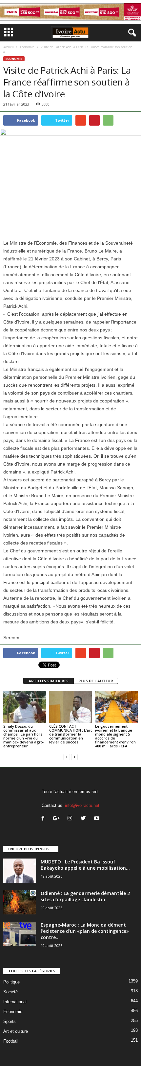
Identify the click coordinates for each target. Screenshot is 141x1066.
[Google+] (58, 818)
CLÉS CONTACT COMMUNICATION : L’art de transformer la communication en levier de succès (70, 734)
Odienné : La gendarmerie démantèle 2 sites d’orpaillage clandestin (85, 896)
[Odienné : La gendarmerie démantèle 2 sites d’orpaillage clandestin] (19, 902)
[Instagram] (71, 818)
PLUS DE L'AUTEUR (95, 680)
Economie (27, 47)
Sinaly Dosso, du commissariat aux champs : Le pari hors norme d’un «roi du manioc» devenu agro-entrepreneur (23, 736)
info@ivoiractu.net (82, 805)
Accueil (8, 47)
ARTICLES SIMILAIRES (49, 680)
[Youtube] (97, 818)
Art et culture (15, 1031)
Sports (9, 1021)
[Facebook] (44, 818)
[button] (131, 33)
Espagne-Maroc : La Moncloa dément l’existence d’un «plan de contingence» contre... (85, 931)
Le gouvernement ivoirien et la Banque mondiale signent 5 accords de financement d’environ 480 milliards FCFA (115, 736)
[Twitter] (84, 818)
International (15, 1001)
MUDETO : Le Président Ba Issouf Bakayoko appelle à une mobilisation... (85, 865)
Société (10, 991)
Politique (11, 982)
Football (10, 1041)
